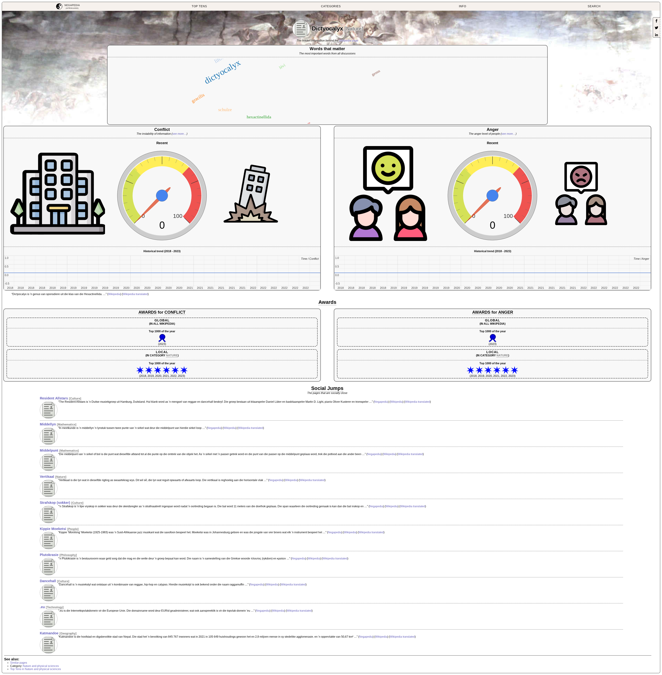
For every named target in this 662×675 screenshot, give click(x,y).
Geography (68, 633)
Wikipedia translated (135, 294)
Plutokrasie (49, 555)
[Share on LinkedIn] (656, 35)
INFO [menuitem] (462, 6)
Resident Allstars (54, 398)
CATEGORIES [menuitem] (331, 6)
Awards (327, 302)
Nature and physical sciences (41, 665)
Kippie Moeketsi (53, 529)
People (73, 529)
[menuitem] (68, 6)
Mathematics (66, 424)
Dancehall (48, 581)
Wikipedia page (348, 40)
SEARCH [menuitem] (594, 6)
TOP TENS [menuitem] (199, 6)
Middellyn (48, 424)
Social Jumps (327, 388)
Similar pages (18, 662)
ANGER (505, 312)
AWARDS (147, 312)
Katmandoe (49, 633)
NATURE (172, 355)
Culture (75, 398)
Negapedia (381, 401)
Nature (354, 29)
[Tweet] (656, 28)
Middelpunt (49, 450)
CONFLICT (174, 312)
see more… (179, 133)
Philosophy (68, 555)
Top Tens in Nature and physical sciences (35, 669)
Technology (55, 607)
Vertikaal (47, 476)
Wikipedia (114, 294)
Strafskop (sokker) (55, 502)
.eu (42, 607)
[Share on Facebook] (656, 21)
